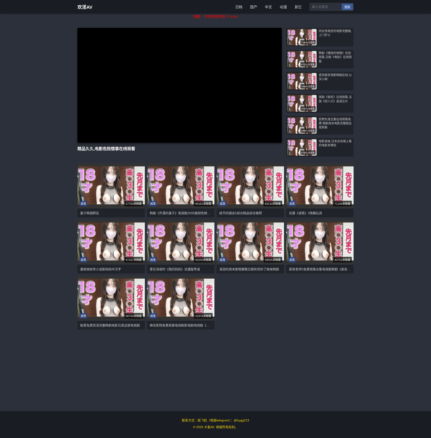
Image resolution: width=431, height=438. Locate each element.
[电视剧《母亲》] (320, 241)
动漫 (283, 7)
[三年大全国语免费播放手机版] (111, 298)
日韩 (238, 7)
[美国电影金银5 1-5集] (180, 298)
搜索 (347, 7)
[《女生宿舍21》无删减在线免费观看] (250, 241)
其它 (298, 7)
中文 (268, 7)
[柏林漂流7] (320, 185)
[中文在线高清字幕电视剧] (180, 185)
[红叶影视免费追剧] (180, 241)
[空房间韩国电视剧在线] (111, 185)
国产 (253, 7)
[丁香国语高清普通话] (250, 185)
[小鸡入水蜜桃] (111, 241)
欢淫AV (84, 7)
